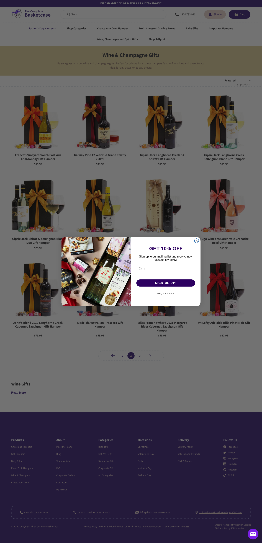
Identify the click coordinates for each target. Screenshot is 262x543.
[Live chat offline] (253, 534)
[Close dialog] (196, 241)
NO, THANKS (165, 293)
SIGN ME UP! (166, 282)
